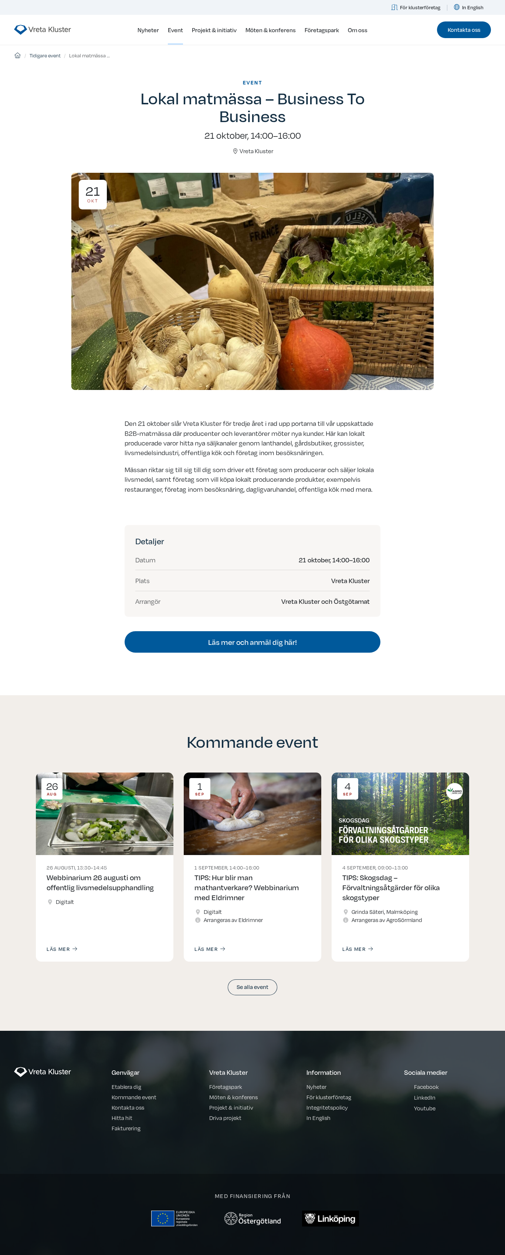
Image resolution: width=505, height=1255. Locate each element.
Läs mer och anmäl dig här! (252, 642)
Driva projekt (225, 1117)
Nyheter (148, 30)
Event (175, 30)
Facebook (426, 1086)
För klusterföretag (420, 7)
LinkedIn (424, 1097)
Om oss (357, 30)
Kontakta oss (464, 29)
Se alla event (252, 986)
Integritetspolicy (327, 1107)
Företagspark (322, 30)
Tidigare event (45, 55)
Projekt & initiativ (214, 30)
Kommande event (134, 1097)
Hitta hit (122, 1117)
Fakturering (126, 1128)
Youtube (424, 1108)
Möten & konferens (270, 30)
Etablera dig (126, 1086)
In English (473, 7)
